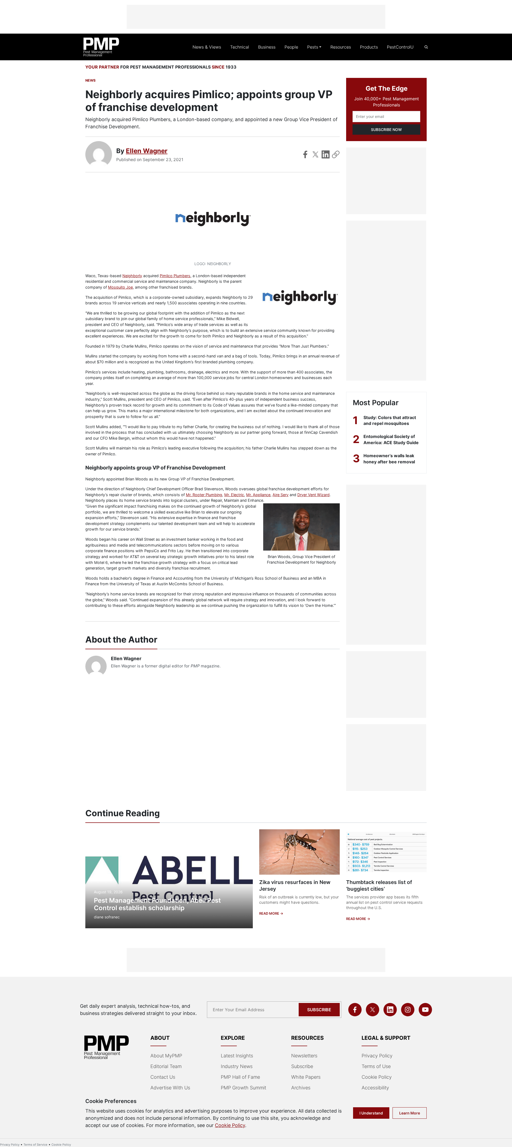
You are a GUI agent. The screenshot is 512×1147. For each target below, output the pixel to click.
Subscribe (319, 1009)
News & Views (207, 47)
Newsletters (304, 1055)
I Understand (371, 1113)
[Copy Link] (336, 154)
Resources (340, 47)
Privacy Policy (377, 1055)
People (291, 47)
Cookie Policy (377, 1077)
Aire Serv (281, 494)
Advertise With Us (170, 1087)
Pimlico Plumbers (175, 275)
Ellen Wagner (146, 151)
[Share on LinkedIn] (326, 154)
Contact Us (162, 1077)
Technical (239, 47)
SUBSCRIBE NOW (386, 129)
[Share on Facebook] (305, 154)
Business (266, 47)
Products (369, 47)
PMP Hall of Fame (240, 1077)
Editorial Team (166, 1066)
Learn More (409, 1113)
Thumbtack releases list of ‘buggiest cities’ (379, 885)
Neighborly (132, 275)
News (90, 80)
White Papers (306, 1077)
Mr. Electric (234, 494)
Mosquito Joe (120, 287)
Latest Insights (237, 1055)
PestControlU (400, 47)
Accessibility (375, 1087)
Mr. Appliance (258, 494)
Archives (300, 1087)
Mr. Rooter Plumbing (204, 494)
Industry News (237, 1066)
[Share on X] (315, 154)
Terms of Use (376, 1066)
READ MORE (269, 913)
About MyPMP (166, 1055)
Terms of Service (35, 1144)
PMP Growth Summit (243, 1087)
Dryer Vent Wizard (313, 494)
